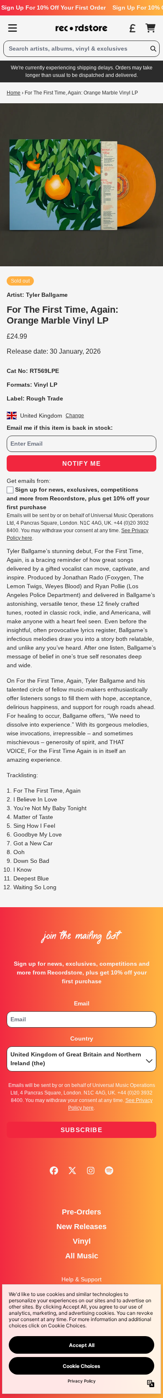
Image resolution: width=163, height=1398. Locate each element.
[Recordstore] (81, 28)
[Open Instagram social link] (91, 1170)
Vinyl (82, 1241)
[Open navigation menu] (12, 28)
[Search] (153, 49)
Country (81, 1038)
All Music (81, 1256)
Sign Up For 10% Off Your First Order (53, 7)
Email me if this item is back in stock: (60, 427)
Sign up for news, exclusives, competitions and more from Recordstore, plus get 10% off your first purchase (78, 498)
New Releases (81, 1226)
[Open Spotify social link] (109, 1170)
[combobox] (81, 49)
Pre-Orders (81, 1212)
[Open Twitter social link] (72, 1170)
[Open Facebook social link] (54, 1170)
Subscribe (81, 1129)
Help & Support (81, 1279)
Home (13, 93)
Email (81, 1003)
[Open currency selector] (132, 28)
